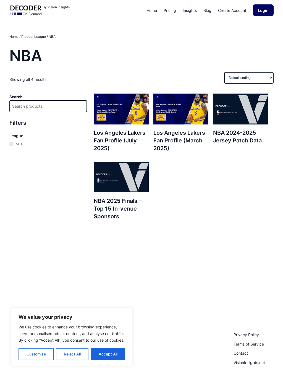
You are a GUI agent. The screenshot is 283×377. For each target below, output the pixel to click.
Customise (36, 354)
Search (16, 96)
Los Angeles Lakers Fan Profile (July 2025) (119, 140)
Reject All (72, 354)
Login (263, 10)
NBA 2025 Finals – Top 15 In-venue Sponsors (118, 209)
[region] (72, 337)
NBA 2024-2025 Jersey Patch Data (237, 136)
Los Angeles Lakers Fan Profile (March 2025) (179, 140)
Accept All (108, 354)
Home (14, 36)
